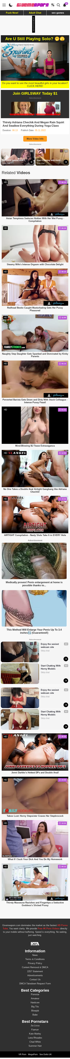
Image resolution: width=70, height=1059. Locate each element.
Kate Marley (35, 1033)
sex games (58, 12)
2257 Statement (35, 971)
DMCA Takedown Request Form (35, 983)
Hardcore (35, 1002)
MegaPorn (33, 1054)
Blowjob (35, 1010)
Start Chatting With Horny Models (49, 160)
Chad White (35, 1042)
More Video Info (35, 138)
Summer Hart (35, 1046)
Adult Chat (35, 12)
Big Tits (35, 1006)
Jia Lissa (35, 1025)
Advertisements (35, 975)
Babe (35, 1014)
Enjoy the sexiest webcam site (50, 645)
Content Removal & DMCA (35, 967)
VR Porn (22, 1054)
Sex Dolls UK (45, 1054)
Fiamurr (35, 1029)
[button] (35, 61)
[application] (35, 62)
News (35, 955)
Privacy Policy (35, 963)
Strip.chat (6, 163)
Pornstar (35, 994)
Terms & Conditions (35, 959)
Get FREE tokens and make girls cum (12, 160)
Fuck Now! (12, 12)
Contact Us (35, 979)
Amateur (35, 998)
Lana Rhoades (35, 1037)
